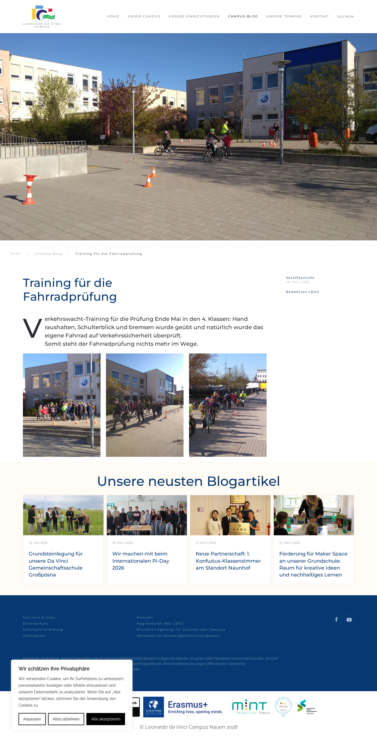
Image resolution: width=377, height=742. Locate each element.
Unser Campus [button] (144, 16)
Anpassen (32, 719)
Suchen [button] (345, 17)
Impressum (34, 636)
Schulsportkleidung (43, 629)
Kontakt (145, 617)
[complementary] (71, 695)
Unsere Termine (284, 16)
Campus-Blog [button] (243, 16)
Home (113, 16)
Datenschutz (36, 623)
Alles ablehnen (66, 719)
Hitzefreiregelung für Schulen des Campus (181, 629)
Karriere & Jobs (39, 617)
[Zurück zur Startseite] (42, 16)
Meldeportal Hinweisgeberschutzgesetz (178, 636)
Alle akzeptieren (105, 719)
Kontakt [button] (319, 16)
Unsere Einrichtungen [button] (194, 16)
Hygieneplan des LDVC (160, 623)
